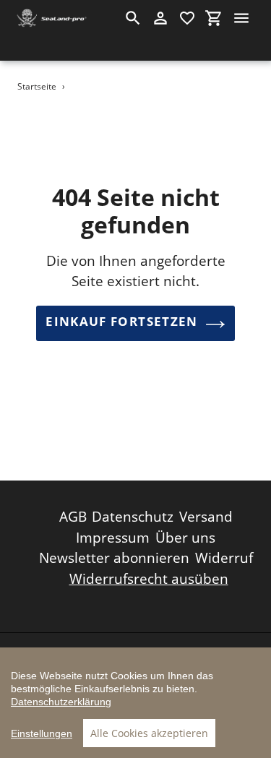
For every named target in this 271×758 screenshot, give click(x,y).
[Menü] (241, 18)
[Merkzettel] (187, 18)
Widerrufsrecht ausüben (148, 578)
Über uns (185, 537)
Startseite (36, 86)
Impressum (113, 537)
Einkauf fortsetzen (121, 321)
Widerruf (224, 557)
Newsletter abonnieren (114, 557)
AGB (73, 516)
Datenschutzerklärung (61, 701)
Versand (206, 516)
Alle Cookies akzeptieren (149, 733)
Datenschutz (132, 516)
